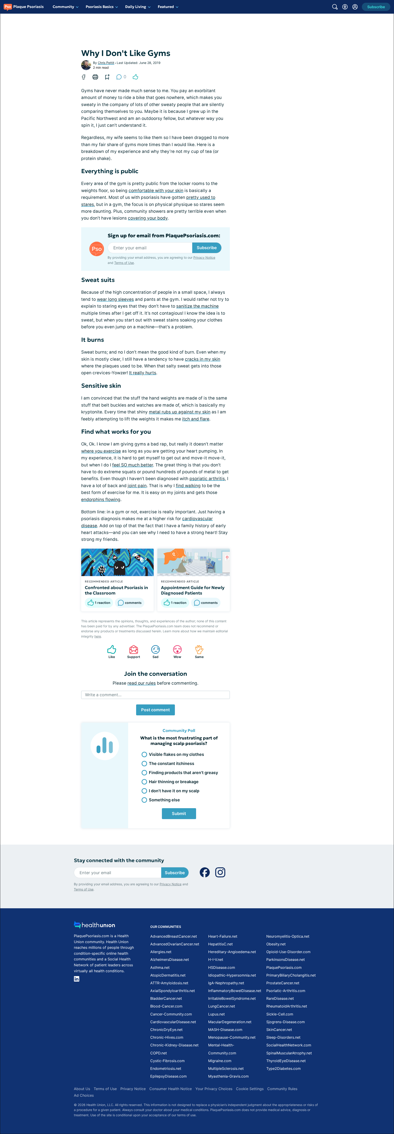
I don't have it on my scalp (174, 790)
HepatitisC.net (220, 944)
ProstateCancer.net (282, 983)
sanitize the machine (197, 306)
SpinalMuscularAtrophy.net (289, 1053)
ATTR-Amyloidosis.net (169, 983)
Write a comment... (103, 694)
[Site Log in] (355, 7)
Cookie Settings (250, 1088)
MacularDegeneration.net (229, 1022)
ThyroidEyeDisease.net (286, 1060)
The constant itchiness (171, 763)
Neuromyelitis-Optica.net (287, 936)
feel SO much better (132, 465)
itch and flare (195, 419)
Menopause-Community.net (232, 1037)
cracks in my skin (202, 359)
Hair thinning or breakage (174, 781)
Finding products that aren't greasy (183, 772)
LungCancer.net (221, 1006)
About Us (82, 1088)
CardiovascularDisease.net (173, 1022)
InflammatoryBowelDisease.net (234, 990)
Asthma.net (160, 967)
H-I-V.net (215, 959)
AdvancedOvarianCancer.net (174, 944)
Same (197, 652)
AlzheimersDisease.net (169, 959)
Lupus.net (216, 1014)
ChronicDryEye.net (166, 1029)
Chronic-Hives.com (166, 1037)
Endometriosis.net (165, 1068)
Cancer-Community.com (171, 1014)
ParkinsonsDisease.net (285, 959)
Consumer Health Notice (170, 1088)
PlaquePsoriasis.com (284, 967)
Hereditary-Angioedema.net (232, 951)
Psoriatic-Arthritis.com (285, 990)
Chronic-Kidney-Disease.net (174, 1045)
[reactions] (135, 77)
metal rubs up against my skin (179, 412)
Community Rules (282, 1088)
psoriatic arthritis (207, 478)
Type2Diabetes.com (283, 1068)
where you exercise (101, 451)
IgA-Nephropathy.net (226, 983)
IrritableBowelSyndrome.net (232, 998)
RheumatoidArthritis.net (286, 1006)
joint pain (137, 485)
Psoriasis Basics (100, 6)
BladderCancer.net (166, 998)
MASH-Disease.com (225, 1029)
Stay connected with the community (119, 860)
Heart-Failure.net (222, 936)
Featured (166, 6)
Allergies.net (160, 951)
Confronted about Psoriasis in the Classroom (116, 590)
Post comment (155, 709)
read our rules (141, 683)
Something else (164, 799)
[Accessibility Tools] (345, 7)
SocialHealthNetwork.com (288, 1045)
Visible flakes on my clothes (176, 754)
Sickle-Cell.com (279, 1014)
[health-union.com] (94, 926)
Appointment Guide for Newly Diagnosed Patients (193, 590)
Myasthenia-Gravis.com (228, 1076)
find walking (188, 485)
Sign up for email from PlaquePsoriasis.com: (164, 236)
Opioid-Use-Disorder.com (288, 951)
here (97, 636)
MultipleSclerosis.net (226, 1068)
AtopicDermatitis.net (168, 975)
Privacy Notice (204, 257)
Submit (179, 813)
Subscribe (207, 247)
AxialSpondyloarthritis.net (172, 990)
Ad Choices (84, 1095)
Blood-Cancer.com (166, 1006)
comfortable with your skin (156, 190)
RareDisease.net (280, 998)
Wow (174, 652)
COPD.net (158, 1053)
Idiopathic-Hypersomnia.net (232, 975)
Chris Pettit (106, 63)
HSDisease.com (221, 967)
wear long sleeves (115, 299)
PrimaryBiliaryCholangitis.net (291, 975)
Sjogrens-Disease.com (285, 1022)
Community (63, 6)
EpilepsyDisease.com (168, 1076)
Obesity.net (276, 944)
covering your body (148, 218)
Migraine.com (219, 1060)
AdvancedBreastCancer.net (173, 936)
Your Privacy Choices (213, 1088)
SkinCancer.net (279, 1029)
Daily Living (135, 6)
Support (132, 652)
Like (109, 652)
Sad (152, 652)
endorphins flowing (100, 499)
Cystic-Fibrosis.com (167, 1060)
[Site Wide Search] (335, 7)
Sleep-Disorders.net (283, 1037)
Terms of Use (124, 263)
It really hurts (142, 372)
